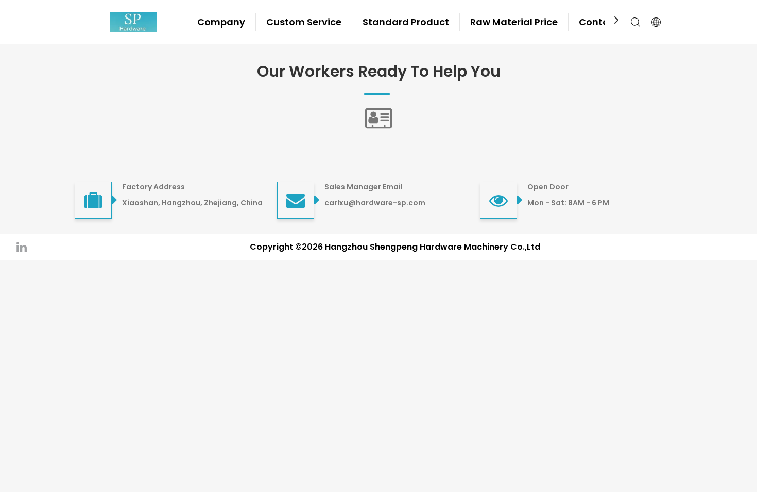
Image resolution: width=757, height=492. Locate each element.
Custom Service (303, 21)
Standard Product (406, 21)
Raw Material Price (514, 21)
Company (221, 21)
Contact (599, 21)
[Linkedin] (21, 247)
